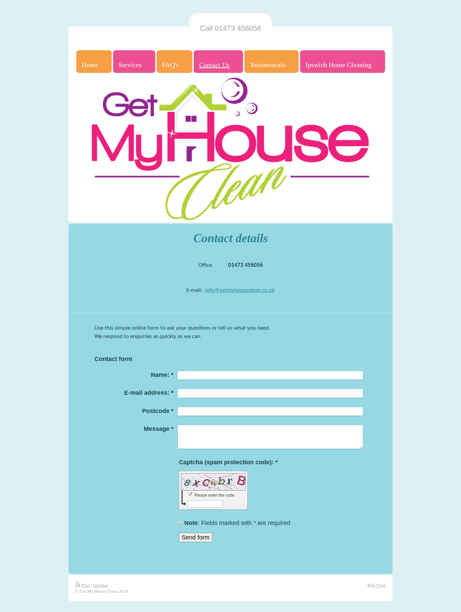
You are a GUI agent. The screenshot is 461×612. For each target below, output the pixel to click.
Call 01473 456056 (230, 28)
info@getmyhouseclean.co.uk (240, 290)
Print (85, 585)
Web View (376, 585)
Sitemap (100, 585)
